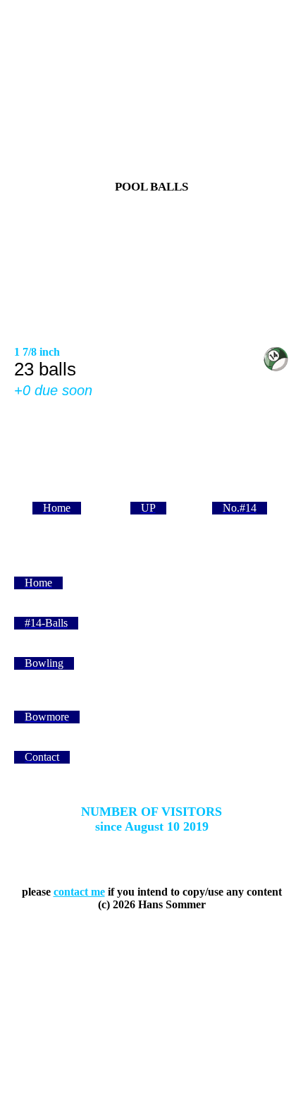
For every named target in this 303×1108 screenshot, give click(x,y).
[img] (151, 268)
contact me (79, 892)
